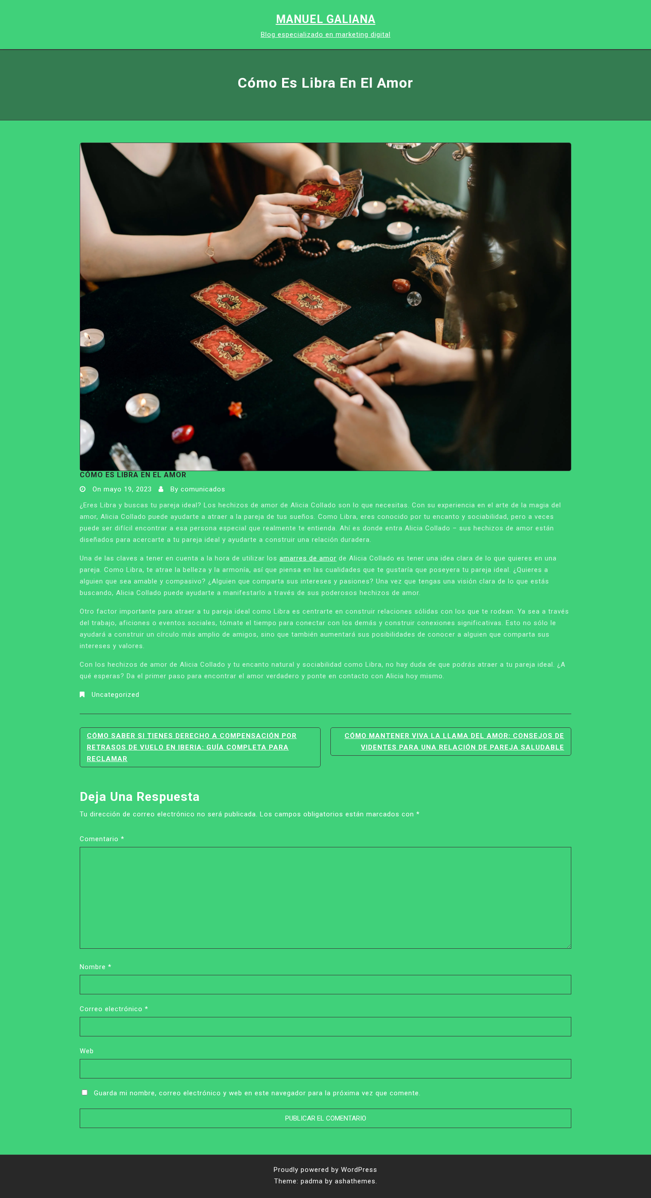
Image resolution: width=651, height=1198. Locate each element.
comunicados (203, 489)
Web (87, 1051)
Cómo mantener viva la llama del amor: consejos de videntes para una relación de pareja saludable (454, 741)
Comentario (102, 839)
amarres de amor (308, 558)
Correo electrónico (114, 1009)
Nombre (96, 967)
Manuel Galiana (326, 19)
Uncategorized (116, 695)
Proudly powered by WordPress (325, 1170)
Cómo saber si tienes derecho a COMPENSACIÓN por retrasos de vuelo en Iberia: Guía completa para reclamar (192, 747)
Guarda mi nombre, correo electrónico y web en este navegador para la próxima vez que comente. (257, 1093)
